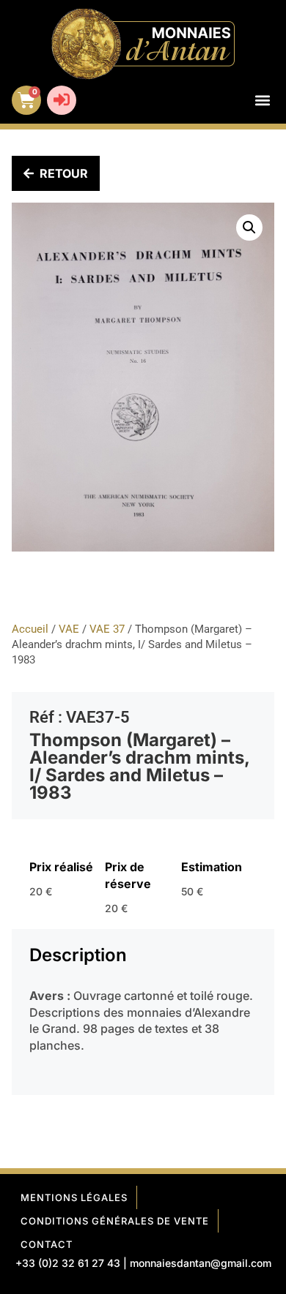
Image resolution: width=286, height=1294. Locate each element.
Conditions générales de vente (115, 1221)
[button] (262, 101)
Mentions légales (74, 1197)
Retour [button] (64, 173)
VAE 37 (107, 629)
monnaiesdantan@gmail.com (200, 1263)
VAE (69, 629)
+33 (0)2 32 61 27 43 (67, 1263)
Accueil (30, 629)
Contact (47, 1244)
